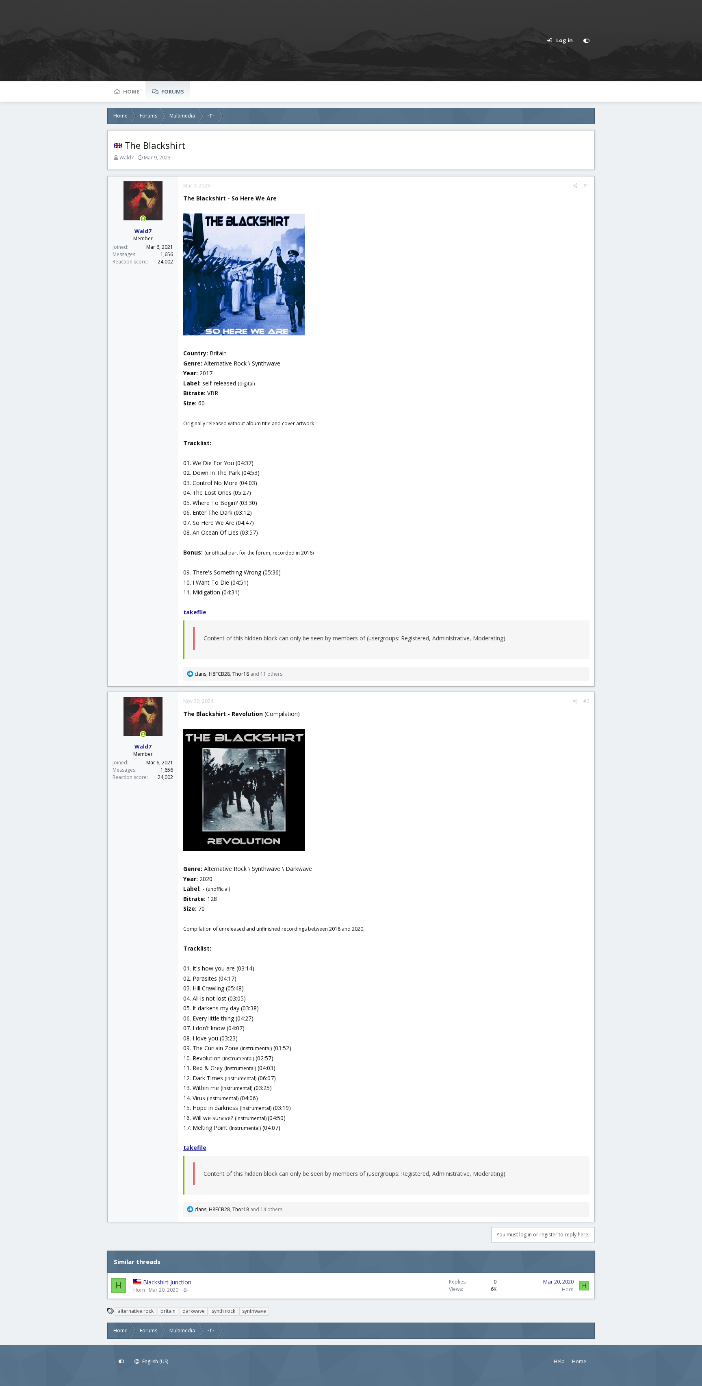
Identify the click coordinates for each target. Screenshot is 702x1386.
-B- (185, 1289)
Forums (172, 91)
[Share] (575, 186)
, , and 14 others (238, 1209)
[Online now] (143, 219)
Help (559, 1361)
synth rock (223, 1311)
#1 (586, 185)
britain (168, 1311)
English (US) (154, 1361)
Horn (139, 1289)
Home (131, 91)
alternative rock (136, 1311)
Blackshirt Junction (167, 1282)
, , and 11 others (238, 673)
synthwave (254, 1311)
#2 (586, 701)
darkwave (193, 1311)
